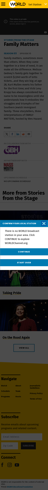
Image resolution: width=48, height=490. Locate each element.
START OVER (24, 262)
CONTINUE (24, 251)
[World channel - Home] (17, 4)
